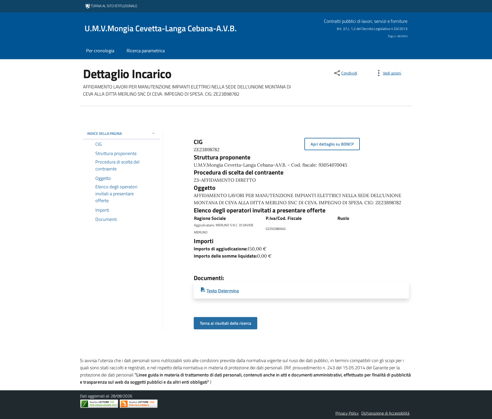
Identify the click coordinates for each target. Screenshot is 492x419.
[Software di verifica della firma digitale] (138, 403)
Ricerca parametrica (146, 50)
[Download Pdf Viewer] (99, 403)
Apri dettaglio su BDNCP (332, 144)
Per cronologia (100, 50)
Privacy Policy (347, 413)
